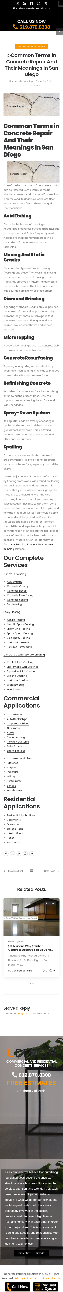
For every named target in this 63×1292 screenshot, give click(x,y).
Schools (11, 785)
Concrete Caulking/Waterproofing (24, 654)
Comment (33, 85)
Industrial (12, 772)
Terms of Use (41, 1278)
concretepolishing (22, 81)
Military (11, 776)
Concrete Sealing (17, 600)
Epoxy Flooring (12, 612)
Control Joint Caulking (20, 662)
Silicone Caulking (17, 676)
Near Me (41, 46)
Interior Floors (15, 833)
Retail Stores (14, 746)
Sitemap (56, 1278)
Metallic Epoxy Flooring (20, 624)
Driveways (13, 824)
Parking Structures (18, 741)
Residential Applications (21, 815)
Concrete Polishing (15, 574)
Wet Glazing (14, 689)
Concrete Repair (17, 590)
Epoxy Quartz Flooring (20, 633)
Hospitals (12, 767)
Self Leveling (14, 604)
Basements (14, 820)
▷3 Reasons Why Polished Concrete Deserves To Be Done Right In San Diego (29, 949)
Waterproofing (15, 685)
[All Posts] (31, 871)
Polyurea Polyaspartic (20, 647)
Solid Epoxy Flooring (18, 638)
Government (15, 728)
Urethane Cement (18, 642)
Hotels (10, 732)
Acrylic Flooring (16, 620)
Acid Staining (14, 581)
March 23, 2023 (15, 941)
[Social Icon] (6, 853)
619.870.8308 (34, 27)
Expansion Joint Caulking (21, 671)
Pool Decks (13, 842)
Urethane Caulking (18, 680)
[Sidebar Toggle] (59, 31)
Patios (10, 838)
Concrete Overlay (18, 586)
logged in (23, 1013)
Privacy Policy (23, 1278)
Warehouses (14, 790)
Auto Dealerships (17, 719)
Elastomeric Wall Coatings (22, 667)
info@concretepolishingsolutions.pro (32, 8)
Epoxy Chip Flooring (18, 629)
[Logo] (31, 1053)
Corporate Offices (18, 723)
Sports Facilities (16, 750)
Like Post (45, 81)
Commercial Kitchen (19, 758)
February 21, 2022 (26, 46)
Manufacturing (16, 737)
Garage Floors (15, 829)
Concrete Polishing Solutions (20, 544)
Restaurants (14, 781)
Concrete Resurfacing (20, 595)
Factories (12, 763)
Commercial (14, 714)
